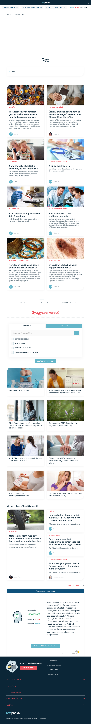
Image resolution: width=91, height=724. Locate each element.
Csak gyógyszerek (22, 339)
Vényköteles (20, 343)
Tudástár (17, 14)
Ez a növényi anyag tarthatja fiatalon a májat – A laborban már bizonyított (64, 566)
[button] (45, 680)
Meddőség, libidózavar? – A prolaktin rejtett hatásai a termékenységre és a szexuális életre (25, 425)
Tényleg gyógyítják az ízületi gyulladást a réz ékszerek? (24, 266)
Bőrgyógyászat (54, 260)
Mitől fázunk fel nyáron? (19, 390)
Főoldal (9, 14)
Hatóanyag (63, 326)
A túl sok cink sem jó (59, 166)
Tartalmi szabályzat (54, 674)
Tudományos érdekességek (58, 161)
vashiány (12, 107)
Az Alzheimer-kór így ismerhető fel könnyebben (25, 214)
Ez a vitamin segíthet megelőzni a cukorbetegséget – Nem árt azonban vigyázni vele (65, 542)
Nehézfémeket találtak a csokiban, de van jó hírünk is (23, 167)
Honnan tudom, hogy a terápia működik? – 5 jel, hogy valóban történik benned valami (64, 518)
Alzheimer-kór (14, 209)
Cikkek (13, 71)
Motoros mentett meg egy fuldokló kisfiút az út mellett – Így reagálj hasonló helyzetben (25, 538)
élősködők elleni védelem (32, 7)
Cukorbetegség (54, 535)
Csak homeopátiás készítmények (28, 352)
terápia (51, 511)
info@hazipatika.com (40, 718)
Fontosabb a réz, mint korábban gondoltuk (60, 214)
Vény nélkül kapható (23, 348)
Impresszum (54, 660)
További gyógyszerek (45, 361)
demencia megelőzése (56, 107)
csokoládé (13, 161)
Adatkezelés (54, 670)
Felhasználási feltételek (54, 665)
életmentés (13, 532)
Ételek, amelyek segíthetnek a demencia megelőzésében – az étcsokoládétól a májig (65, 114)
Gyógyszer (27, 326)
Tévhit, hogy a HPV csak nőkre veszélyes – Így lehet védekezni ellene (63, 460)
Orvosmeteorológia (10, 7)
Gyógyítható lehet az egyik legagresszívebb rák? (63, 266)
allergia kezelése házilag (55, 7)
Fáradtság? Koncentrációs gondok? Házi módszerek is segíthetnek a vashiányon (23, 114)
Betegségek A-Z (12, 686)
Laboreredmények (13, 680)
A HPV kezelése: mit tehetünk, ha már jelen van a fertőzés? (25, 459)
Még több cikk (73, 585)
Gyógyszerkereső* (13, 692)
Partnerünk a (66, 654)
